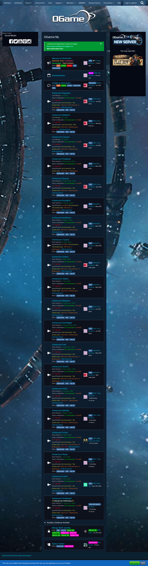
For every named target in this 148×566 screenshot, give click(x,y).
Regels (69, 65)
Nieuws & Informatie (61, 58)
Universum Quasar (60, 178)
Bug (54, 88)
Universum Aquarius (61, 93)
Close (143, 563)
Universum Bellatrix (61, 115)
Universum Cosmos (60, 137)
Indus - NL (70, 530)
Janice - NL (56, 533)
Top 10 (72, 110)
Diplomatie (60, 110)
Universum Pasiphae (61, 159)
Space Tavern (58, 543)
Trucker (90, 545)
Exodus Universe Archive (58, 522)
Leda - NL (73, 533)
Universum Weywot (61, 300)
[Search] (142, 3)
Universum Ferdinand (61, 498)
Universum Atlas (59, 388)
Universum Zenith (60, 366)
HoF (67, 110)
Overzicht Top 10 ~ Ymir (101, 350)
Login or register (131, 3)
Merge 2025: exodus (61, 527)
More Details (135, 563)
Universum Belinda (60, 410)
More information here (55, 49)
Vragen (69, 85)
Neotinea (91, 63)
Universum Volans (60, 278)
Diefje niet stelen (94, 441)
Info (75, 65)
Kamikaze (91, 85)
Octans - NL (74, 535)
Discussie (77, 85)
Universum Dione (60, 454)
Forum (64, 65)
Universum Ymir (59, 344)
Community (56, 68)
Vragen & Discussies (61, 83)
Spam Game (69, 546)
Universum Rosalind (61, 200)
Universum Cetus (60, 432)
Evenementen (58, 75)
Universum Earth (60, 476)
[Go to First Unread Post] (85, 63)
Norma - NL (65, 535)
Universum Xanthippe (62, 322)
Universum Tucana (60, 239)
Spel (58, 65)
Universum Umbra (60, 257)
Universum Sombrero (61, 217)
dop (89, 486)
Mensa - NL (56, 535)
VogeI (90, 533)
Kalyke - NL (64, 533)
